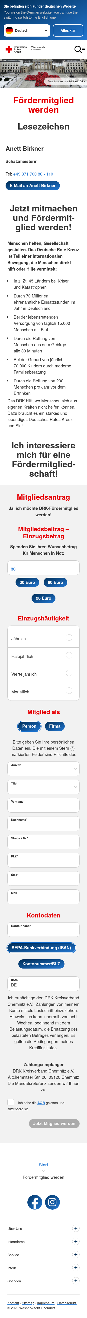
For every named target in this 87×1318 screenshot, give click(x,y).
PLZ (14, 856)
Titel (14, 783)
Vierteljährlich (24, 674)
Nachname (19, 820)
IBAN (14, 980)
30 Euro (27, 582)
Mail (14, 893)
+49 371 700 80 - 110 (33, 174)
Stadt (15, 875)
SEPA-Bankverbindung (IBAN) (41, 948)
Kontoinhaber (21, 926)
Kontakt (13, 1302)
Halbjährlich (22, 656)
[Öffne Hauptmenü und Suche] (79, 49)
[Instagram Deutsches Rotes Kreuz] (52, 1202)
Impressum (46, 1302)
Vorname (18, 801)
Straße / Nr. (19, 838)
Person (29, 726)
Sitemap (28, 1302)
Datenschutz (67, 1302)
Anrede (16, 765)
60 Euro (55, 582)
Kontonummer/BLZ (41, 964)
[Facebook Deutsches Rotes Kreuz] (34, 1202)
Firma (55, 726)
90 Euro (43, 598)
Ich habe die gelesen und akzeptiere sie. (35, 1105)
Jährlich (18, 638)
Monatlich (20, 692)
